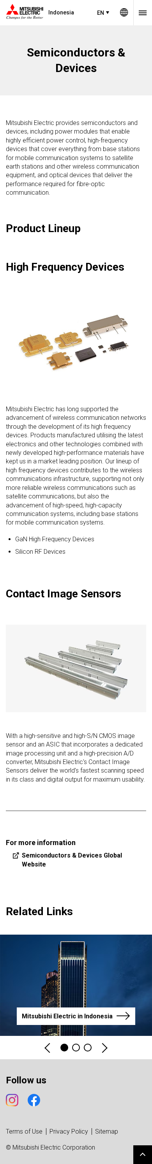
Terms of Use (24, 1131)
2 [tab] (76, 1047)
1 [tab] (64, 1047)
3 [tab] (88, 1047)
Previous (48, 1047)
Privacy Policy (68, 1131)
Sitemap (106, 1131)
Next (104, 1047)
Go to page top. (142, 1154)
